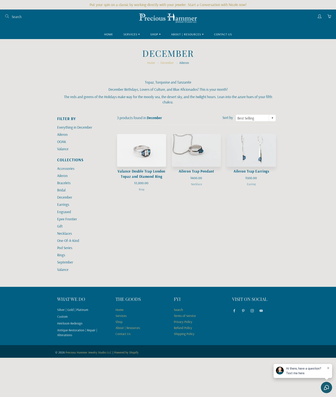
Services (130, 34)
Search (178, 309)
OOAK (61, 141)
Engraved (64, 211)
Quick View (141, 150)
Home (108, 34)
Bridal (61, 190)
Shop (154, 34)
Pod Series (64, 247)
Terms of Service (185, 315)
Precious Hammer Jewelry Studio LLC (89, 352)
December (167, 63)
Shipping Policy (184, 334)
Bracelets (64, 183)
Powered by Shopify (126, 352)
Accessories (65, 168)
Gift (60, 226)
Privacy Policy (183, 321)
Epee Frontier (67, 219)
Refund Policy (183, 327)
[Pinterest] (243, 310)
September (65, 262)
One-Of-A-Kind (68, 240)
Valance (62, 149)
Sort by (227, 117)
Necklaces (64, 233)
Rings (61, 255)
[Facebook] (234, 310)
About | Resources (186, 34)
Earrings (63, 204)
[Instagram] (252, 310)
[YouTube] (261, 310)
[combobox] (256, 117)
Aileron (62, 134)
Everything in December (74, 127)
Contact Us (223, 34)
